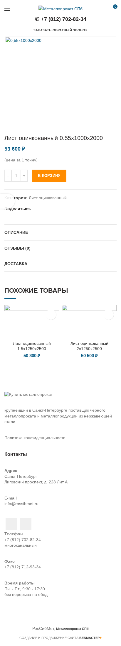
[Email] (43, 208)
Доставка (15, 263)
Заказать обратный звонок (60, 30)
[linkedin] (51, 208)
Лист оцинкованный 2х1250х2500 (89, 346)
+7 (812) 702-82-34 (22, 539)
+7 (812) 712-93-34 (22, 567)
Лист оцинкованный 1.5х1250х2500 (32, 346)
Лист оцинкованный (48, 197)
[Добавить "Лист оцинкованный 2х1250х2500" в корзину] (108, 314)
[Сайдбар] (7, 201)
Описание (16, 232)
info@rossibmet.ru (21, 503)
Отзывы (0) (17, 248)
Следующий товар (114, 126)
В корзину (49, 175)
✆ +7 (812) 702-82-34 (60, 19)
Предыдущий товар (102, 126)
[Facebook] (36, 208)
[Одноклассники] (58, 208)
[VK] (65, 208)
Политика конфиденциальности (34, 437)
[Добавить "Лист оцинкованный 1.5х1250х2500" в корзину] (51, 314)
